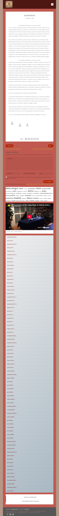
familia (17, 195)
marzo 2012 (10, 286)
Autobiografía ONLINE (11, 512)
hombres (33, 195)
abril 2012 (9, 283)
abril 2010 (9, 357)
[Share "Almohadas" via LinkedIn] (31, 139)
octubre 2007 (10, 448)
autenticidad (46, 189)
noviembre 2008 (11, 406)
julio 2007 (9, 459)
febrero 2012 (10, 290)
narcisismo (41, 198)
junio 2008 (9, 424)
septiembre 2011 (11, 304)
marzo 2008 (10, 434)
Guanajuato (22, 195)
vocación (42, 200)
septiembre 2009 (11, 374)
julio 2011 (9, 311)
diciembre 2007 (11, 441)
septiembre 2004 (11, 487)
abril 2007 (9, 469)
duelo (44, 191)
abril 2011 (9, 321)
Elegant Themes (15, 509)
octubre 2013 (10, 251)
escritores (36, 193)
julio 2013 (9, 258)
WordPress (27, 509)
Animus (25, 188)
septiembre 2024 (11, 237)
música (35, 198)
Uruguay (37, 200)
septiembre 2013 (11, 254)
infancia (45, 195)
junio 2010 (9, 350)
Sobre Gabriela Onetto (11, 511)
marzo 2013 (10, 265)
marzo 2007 (10, 473)
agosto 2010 (10, 346)
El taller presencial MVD (24, 511)
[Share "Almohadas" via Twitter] (28, 139)
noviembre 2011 (11, 297)
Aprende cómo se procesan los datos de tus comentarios (39, 184)
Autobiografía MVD (22, 512)
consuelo (19, 191)
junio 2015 (9, 240)
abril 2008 (9, 431)
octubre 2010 (10, 339)
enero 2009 (10, 402)
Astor (38, 188)
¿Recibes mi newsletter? (34, 512)
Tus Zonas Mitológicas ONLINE (38, 511)
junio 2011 (9, 314)
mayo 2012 (10, 279)
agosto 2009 (10, 378)
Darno (30, 191)
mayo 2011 (10, 318)
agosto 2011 (10, 307)
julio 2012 (9, 272)
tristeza (31, 200)
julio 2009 (9, 381)
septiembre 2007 (11, 452)
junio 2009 (9, 385)
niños (45, 198)
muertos (24, 198)
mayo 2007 (10, 466)
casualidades (9, 191)
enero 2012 (10, 293)
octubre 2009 (10, 371)
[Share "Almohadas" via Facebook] (26, 139)
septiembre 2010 (11, 342)
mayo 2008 (10, 427)
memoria (9, 198)
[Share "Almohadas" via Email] (34, 139)
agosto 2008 (10, 417)
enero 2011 (10, 332)
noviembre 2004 (11, 480)
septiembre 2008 (11, 413)
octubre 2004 (10, 483)
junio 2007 (9, 462)
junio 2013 (9, 261)
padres (49, 198)
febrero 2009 (10, 399)
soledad (13, 200)
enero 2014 (10, 247)
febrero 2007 (10, 476)
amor (21, 188)
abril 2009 (9, 392)
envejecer (19, 193)
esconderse (30, 193)
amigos (14, 188)
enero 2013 (10, 268)
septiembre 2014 (11, 244)
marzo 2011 (10, 325)
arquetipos (31, 189)
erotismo (24, 193)
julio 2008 (9, 420)
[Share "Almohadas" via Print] (37, 139)
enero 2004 (10, 491)
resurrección (8, 200)
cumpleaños (24, 191)
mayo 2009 (10, 388)
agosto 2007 (10, 455)
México (30, 198)
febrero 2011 (10, 328)
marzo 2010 (10, 360)
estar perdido (10, 195)
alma (8, 188)
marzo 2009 (10, 395)
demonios (36, 191)
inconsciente (39, 195)
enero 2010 (10, 367)
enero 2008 (10, 438)
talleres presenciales (20, 200)
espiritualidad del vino (46, 193)
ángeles (45, 200)
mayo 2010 (10, 353)
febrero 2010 (10, 364)
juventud (49, 195)
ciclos (14, 191)
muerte (17, 198)
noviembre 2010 (11, 335)
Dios (40, 191)
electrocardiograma (10, 193)
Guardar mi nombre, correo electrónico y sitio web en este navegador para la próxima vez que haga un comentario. (28, 177)
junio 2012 (9, 276)
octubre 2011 (10, 300)
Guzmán (28, 195)
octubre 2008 (10, 409)
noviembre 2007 (11, 445)
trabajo (27, 200)
